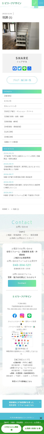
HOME (4, 209)
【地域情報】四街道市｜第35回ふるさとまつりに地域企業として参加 (22, 166)
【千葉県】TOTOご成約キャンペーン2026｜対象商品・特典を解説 (22, 156)
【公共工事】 (9, 132)
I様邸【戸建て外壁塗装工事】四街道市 (18, 176)
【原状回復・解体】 (11, 121)
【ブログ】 (8, 101)
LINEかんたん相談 (11, 427)
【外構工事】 (9, 137)
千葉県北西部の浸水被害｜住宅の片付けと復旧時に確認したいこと (22, 184)
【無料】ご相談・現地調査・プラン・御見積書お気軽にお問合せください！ (22, 235)
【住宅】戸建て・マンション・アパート (18, 111)
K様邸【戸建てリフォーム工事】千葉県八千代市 (21, 194)
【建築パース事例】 (11, 142)
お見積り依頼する (31, 428)
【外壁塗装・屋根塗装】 (13, 127)
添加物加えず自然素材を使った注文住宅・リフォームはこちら (21, 403)
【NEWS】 (8, 96)
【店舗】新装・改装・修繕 (13, 116)
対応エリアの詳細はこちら (22, 381)
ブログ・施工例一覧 (22, 80)
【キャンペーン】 (10, 106)
